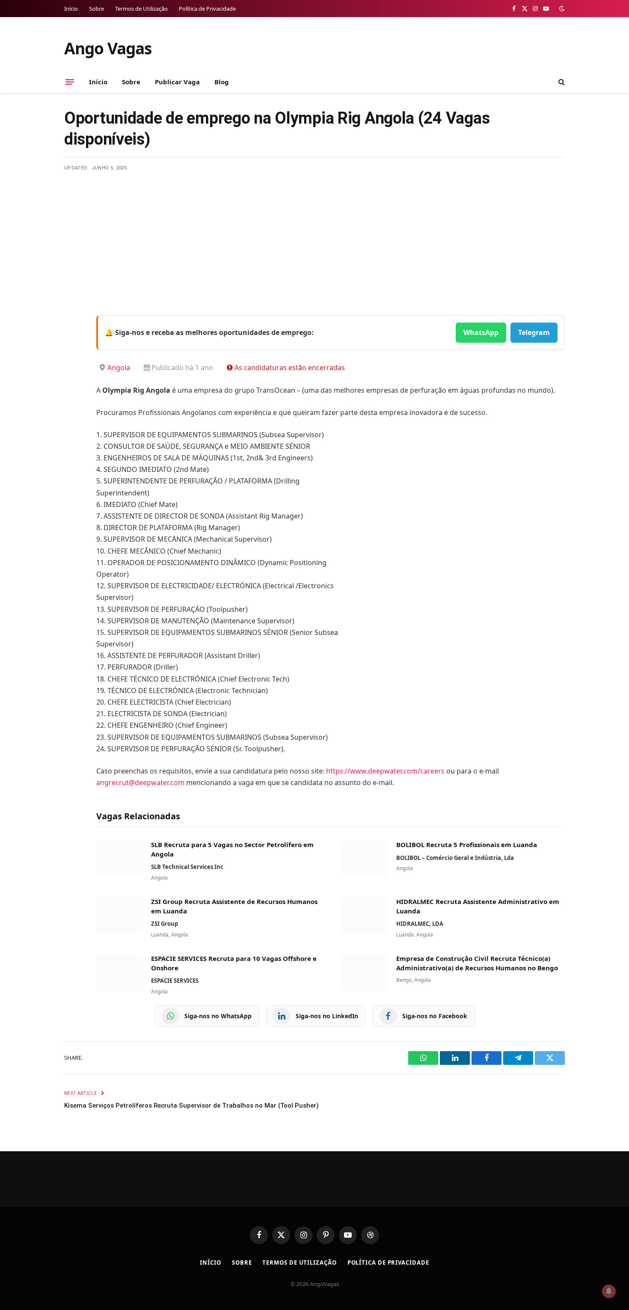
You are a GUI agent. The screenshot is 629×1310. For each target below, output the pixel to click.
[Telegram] (72, 409)
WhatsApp (480, 332)
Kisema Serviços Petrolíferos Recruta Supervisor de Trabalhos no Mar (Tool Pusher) (191, 1105)
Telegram (534, 332)
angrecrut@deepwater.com (140, 782)
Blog (221, 81)
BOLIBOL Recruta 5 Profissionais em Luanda (466, 844)
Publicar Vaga (177, 81)
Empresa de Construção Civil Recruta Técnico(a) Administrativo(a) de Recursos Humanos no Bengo (477, 963)
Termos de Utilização (141, 8)
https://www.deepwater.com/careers (386, 771)
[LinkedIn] (72, 387)
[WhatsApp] (72, 431)
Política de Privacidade (207, 8)
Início (71, 8)
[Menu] (69, 81)
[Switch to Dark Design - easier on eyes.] (561, 9)
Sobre (96, 8)
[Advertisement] (314, 236)
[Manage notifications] (609, 1291)
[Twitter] (72, 365)
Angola (118, 367)
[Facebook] (72, 344)
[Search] (561, 82)
